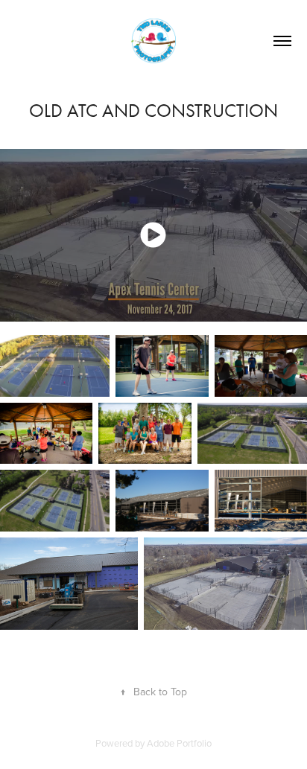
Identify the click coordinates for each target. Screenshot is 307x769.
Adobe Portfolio (179, 743)
